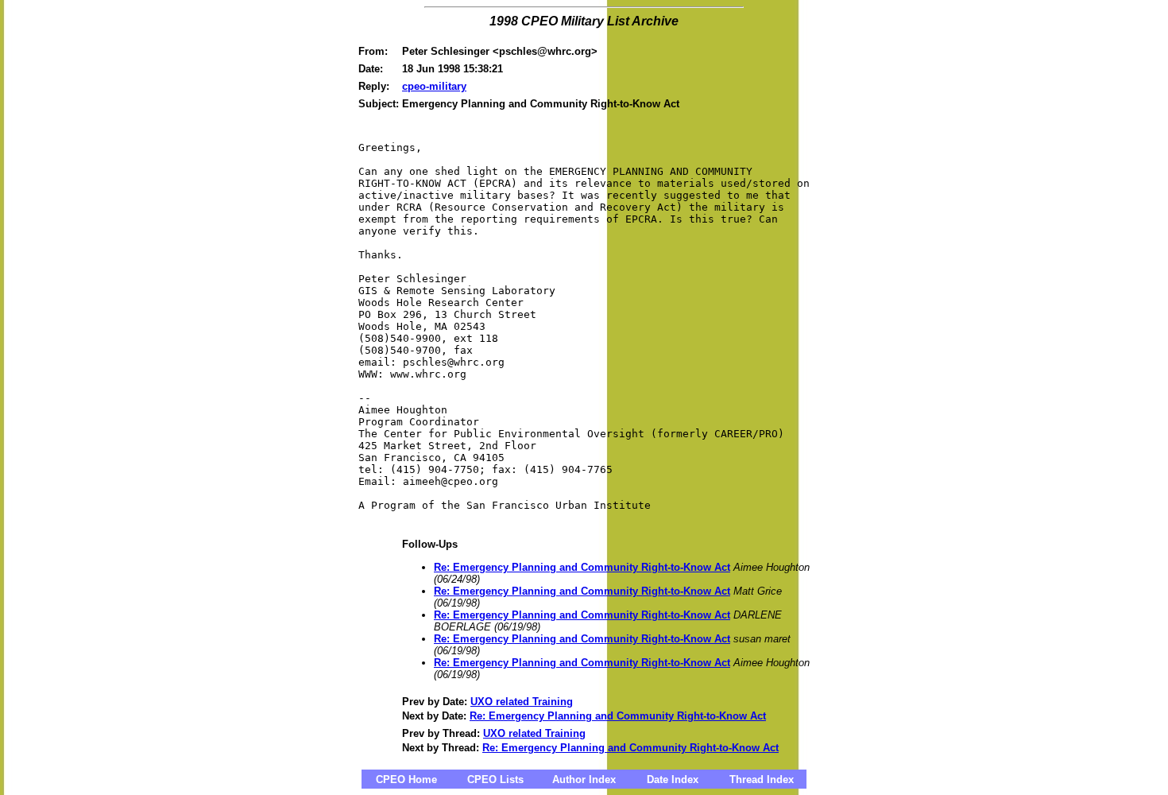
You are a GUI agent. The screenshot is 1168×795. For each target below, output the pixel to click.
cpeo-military (434, 86)
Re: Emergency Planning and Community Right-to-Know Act (582, 567)
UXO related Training (521, 702)
